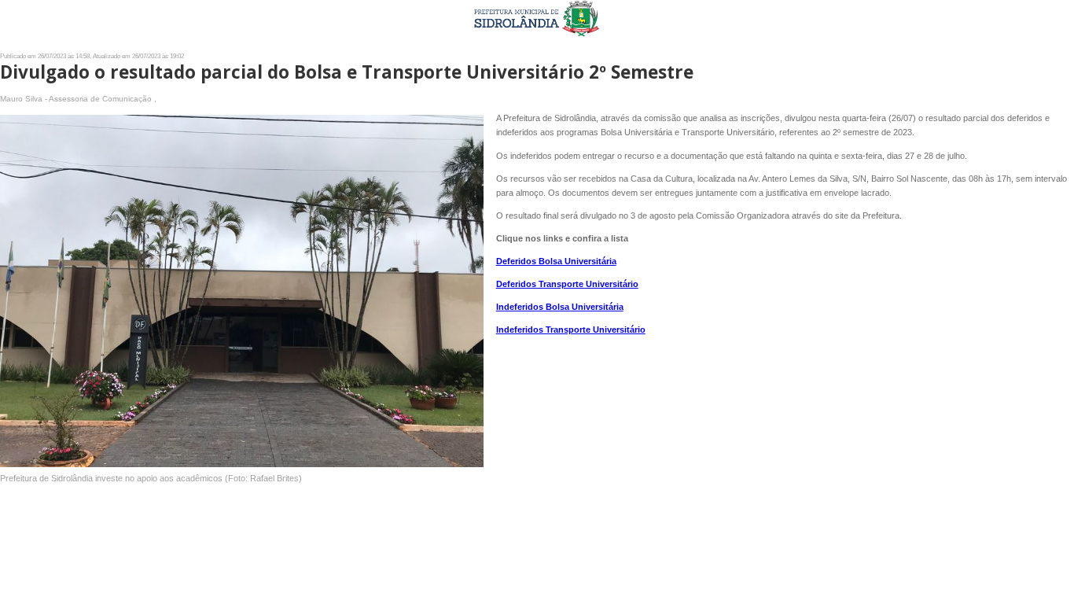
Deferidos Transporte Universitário (567, 284)
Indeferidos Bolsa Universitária (559, 306)
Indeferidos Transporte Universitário (571, 329)
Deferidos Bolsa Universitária (556, 261)
